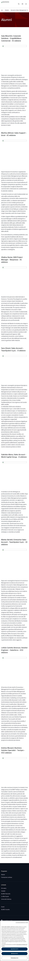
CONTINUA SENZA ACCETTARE (22, 922)
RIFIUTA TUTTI (14, 953)
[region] (14, 941)
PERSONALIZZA (14, 958)
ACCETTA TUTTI (14, 949)
